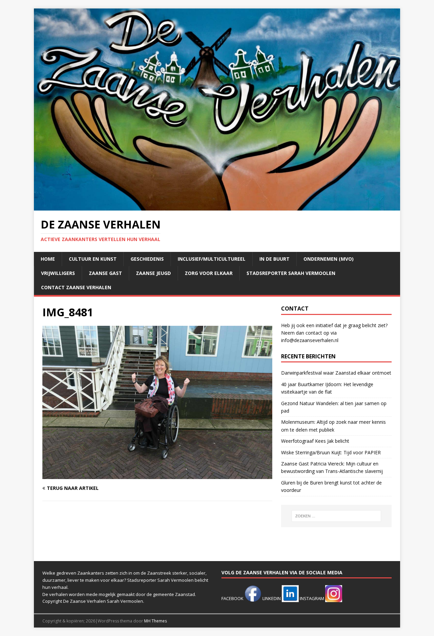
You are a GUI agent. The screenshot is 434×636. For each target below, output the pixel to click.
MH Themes (155, 621)
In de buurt (274, 259)
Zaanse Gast (105, 273)
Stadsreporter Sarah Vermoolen (290, 273)
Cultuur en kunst (93, 259)
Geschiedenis (147, 259)
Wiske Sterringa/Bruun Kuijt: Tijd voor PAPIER (331, 452)
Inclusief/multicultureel (211, 259)
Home (48, 259)
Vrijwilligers (58, 273)
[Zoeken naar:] (336, 516)
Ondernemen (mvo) (328, 259)
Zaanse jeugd (153, 273)
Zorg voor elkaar (209, 273)
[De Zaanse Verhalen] (217, 206)
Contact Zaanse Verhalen (76, 287)
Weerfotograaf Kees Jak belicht (315, 441)
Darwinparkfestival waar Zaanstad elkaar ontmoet (336, 373)
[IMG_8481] (157, 475)
